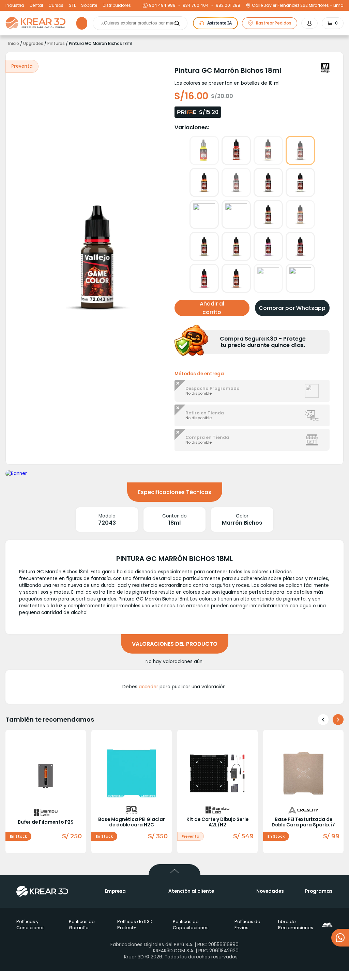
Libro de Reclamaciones (295, 925)
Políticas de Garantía (82, 925)
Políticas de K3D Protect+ (135, 925)
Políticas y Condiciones (30, 925)
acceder (148, 687)
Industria (14, 5)
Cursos (55, 5)
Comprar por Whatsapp (292, 308)
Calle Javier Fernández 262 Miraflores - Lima (298, 5)
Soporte (89, 5)
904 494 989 (162, 5)
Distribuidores (117, 5)
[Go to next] (338, 719)
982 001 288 (227, 5)
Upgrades (33, 43)
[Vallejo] (325, 68)
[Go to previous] (323, 719)
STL (72, 5)
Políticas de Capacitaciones (191, 925)
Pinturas (56, 43)
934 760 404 (195, 5)
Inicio (13, 43)
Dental (36, 5)
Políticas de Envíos (247, 925)
